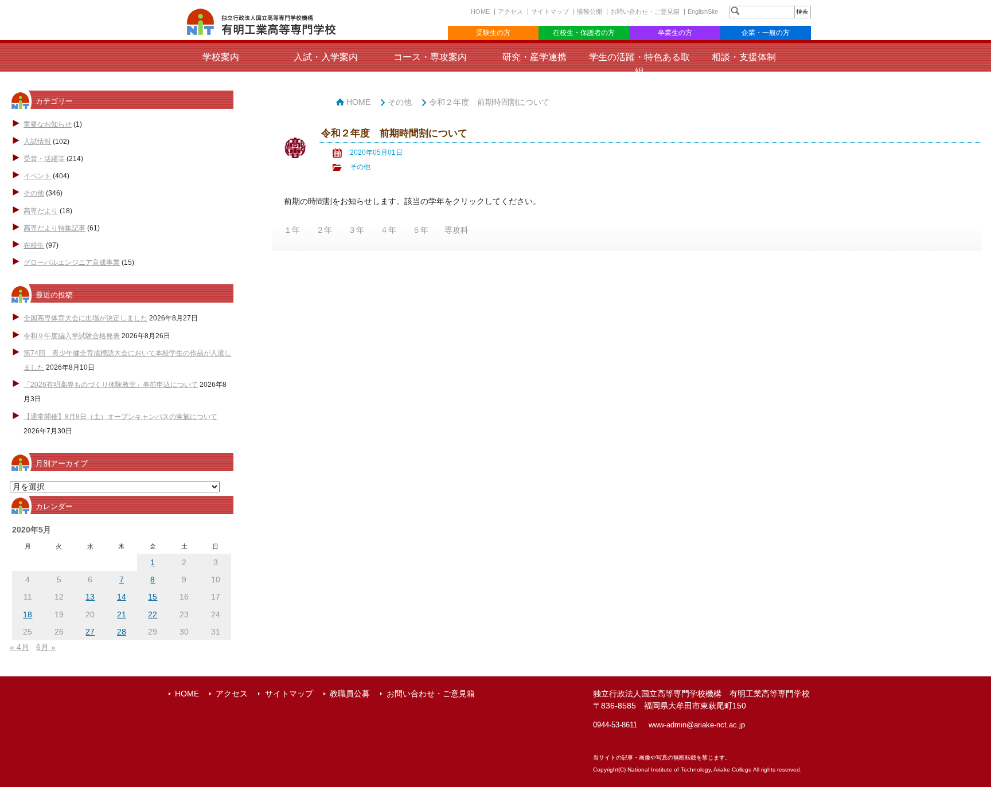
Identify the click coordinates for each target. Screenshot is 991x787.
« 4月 (19, 647)
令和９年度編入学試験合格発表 (72, 336)
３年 (356, 229)
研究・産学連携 (534, 57)
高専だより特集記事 (54, 228)
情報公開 (589, 11)
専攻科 (456, 229)
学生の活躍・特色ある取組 (639, 64)
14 (121, 596)
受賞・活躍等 (44, 159)
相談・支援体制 (744, 57)
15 (152, 596)
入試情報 (37, 142)
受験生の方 (493, 33)
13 (90, 596)
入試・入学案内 (326, 57)
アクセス (510, 11)
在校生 (34, 245)
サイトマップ (550, 11)
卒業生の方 (675, 33)
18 (27, 614)
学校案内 (220, 57)
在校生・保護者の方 (584, 33)
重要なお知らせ (48, 124)
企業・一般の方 (766, 33)
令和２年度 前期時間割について (489, 102)
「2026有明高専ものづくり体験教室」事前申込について (111, 385)
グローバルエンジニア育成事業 (72, 263)
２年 (324, 229)
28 (121, 631)
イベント (37, 176)
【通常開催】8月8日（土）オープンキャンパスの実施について (120, 417)
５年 (420, 229)
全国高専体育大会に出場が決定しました (85, 318)
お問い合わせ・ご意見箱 (645, 11)
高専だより (41, 211)
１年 (292, 229)
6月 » (46, 647)
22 (152, 614)
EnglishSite (703, 11)
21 (121, 614)
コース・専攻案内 (430, 57)
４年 (388, 229)
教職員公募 (350, 693)
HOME (480, 11)
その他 (34, 193)
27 (90, 631)
